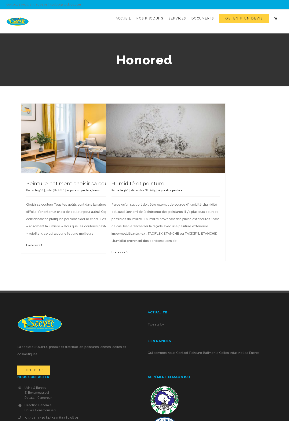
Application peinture (79, 190)
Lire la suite (33, 245)
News (95, 190)
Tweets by (156, 324)
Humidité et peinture (137, 183)
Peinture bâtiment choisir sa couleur (72, 183)
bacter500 (37, 190)
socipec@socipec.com (65, 4)
